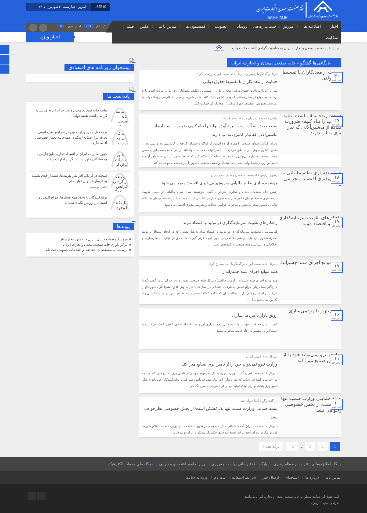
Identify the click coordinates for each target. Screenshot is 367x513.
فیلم (130, 26)
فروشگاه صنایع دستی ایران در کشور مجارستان (93, 239)
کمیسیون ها (195, 26)
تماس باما (333, 477)
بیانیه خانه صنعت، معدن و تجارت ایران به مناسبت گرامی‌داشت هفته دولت (285, 48)
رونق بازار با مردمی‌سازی (255, 315)
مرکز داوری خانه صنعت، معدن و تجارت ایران (95, 245)
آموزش (288, 26)
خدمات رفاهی (264, 26)
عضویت (221, 26)
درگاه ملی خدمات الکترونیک (130, 464)
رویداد (242, 26)
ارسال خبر (270, 477)
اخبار (334, 26)
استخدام (292, 477)
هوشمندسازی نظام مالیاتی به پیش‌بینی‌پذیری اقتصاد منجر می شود (219, 182)
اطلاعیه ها (312, 26)
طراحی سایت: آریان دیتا (323, 503)
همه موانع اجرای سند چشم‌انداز (250, 271)
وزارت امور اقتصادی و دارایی (182, 464)
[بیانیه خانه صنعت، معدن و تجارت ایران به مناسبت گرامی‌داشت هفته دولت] (80, 117)
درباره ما (312, 477)
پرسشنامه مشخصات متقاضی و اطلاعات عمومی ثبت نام (87, 250)
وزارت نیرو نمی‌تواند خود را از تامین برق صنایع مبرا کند (230, 364)
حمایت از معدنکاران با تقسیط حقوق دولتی (240, 81)
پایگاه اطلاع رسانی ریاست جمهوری (239, 464)
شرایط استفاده (244, 477)
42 (292, 446)
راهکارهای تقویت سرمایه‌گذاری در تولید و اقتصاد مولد (230, 222)
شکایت (332, 37)
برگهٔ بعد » (271, 446)
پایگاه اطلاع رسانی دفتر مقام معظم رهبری (307, 464)
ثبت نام (220, 477)
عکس (144, 26)
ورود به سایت (197, 477)
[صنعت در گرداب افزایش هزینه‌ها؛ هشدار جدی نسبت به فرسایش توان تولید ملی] (80, 182)
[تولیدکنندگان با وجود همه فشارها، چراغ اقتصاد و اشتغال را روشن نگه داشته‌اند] (80, 203)
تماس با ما (167, 26)
